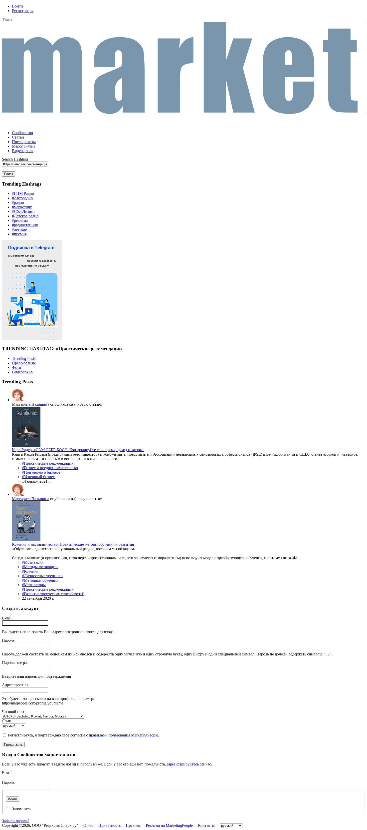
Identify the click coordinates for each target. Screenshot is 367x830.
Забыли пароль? (15, 821)
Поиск (8, 174)
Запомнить (21, 809)
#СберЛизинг (23, 211)
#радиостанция (25, 225)
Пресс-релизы (24, 363)
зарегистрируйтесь (183, 764)
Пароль (8, 640)
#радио (18, 202)
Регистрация (22, 11)
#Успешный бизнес (38, 477)
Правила (133, 825)
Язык (6, 721)
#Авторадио (22, 198)
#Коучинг (30, 571)
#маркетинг (22, 207)
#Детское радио (25, 216)
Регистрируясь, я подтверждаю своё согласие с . (83, 735)
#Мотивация (32, 562)
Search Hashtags (15, 159)
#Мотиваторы (34, 585)
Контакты (206, 825)
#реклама (20, 220)
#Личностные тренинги (42, 576)
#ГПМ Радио (23, 193)
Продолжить (13, 744)
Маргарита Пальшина (30, 404)
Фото (16, 367)
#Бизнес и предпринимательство (50, 468)
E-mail (7, 618)
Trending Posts (23, 358)
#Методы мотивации (40, 567)
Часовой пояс (13, 711)
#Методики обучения (40, 580)
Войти (17, 6)
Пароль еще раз (15, 662)
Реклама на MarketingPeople (169, 825)
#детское (19, 229)
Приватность (109, 825)
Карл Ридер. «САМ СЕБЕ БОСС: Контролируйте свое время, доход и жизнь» (78, 450)
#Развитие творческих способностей (53, 594)
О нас (88, 825)
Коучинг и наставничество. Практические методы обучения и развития (73, 544)
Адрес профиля (15, 685)
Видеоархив (22, 372)
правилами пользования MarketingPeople (123, 735)
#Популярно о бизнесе (41, 472)
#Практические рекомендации (48, 463)
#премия (19, 234)
